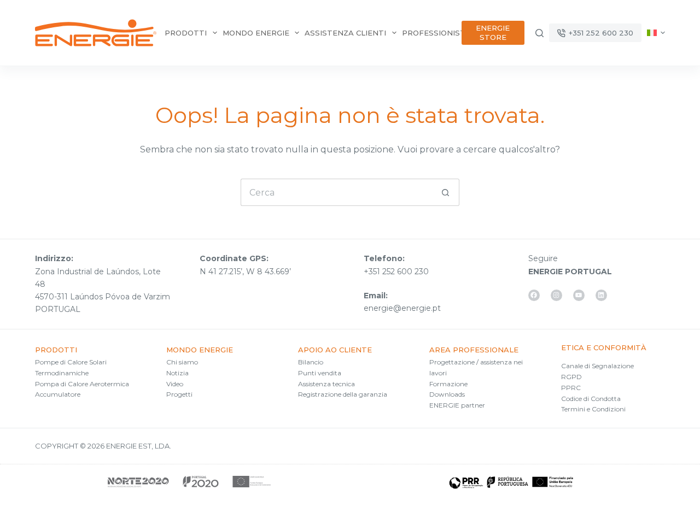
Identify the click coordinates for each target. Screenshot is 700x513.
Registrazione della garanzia (342, 394)
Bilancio (310, 362)
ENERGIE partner (457, 405)
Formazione (448, 384)
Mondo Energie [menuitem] (256, 32)
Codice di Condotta (591, 398)
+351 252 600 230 (601, 32)
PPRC (571, 388)
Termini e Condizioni (593, 409)
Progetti (179, 394)
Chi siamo (182, 362)
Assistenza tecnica (326, 384)
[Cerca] (539, 33)
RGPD (571, 377)
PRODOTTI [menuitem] (186, 32)
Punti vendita (319, 373)
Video (174, 384)
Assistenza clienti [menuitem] (345, 32)
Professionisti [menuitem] (435, 32)
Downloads (447, 394)
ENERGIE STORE (493, 32)
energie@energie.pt (402, 308)
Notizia (177, 373)
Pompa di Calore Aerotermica (82, 384)
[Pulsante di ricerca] (445, 192)
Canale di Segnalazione (597, 366)
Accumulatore (57, 394)
